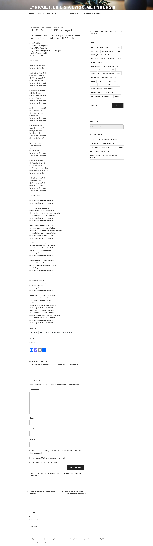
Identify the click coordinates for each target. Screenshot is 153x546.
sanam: (93, 85)
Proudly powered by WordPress (99, 539)
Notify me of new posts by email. (44, 462)
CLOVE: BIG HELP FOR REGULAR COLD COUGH (106, 147)
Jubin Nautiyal (95, 66)
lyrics (57, 364)
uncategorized (107, 96)
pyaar (44, 213)
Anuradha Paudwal (108, 51)
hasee (93, 62)
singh (93, 88)
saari (31, 225)
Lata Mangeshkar (43, 51)
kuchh (39, 265)
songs (70, 364)
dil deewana (46, 200)
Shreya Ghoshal (113, 85)
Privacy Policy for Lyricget (92, 13)
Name (32, 418)
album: (107, 47)
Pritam (108, 81)
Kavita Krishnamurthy (110, 66)
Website (33, 440)
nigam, (93, 81)
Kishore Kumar (104, 70)
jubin (112, 62)
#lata (92, 47)
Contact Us (74, 13)
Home (31, 13)
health (100, 62)
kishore (93, 70)
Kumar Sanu (95, 74)
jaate (47, 245)
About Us (62, 13)
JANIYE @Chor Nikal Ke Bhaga (100, 151)
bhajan (103, 59)
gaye (46, 283)
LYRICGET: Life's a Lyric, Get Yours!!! (72, 7)
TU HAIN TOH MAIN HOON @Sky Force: (103, 139)
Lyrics (40, 13)
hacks (119, 59)
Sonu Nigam (108, 88)
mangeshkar (95, 77)
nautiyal (113, 77)
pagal (64, 364)
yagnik (117, 96)
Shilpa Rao (102, 85)
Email (32, 429)
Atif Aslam (94, 59)
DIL (62, 36)
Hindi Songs (37, 361)
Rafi (114, 81)
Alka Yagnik (116, 47)
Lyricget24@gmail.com (52, 27)
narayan (105, 77)
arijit (118, 51)
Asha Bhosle (105, 55)
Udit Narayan (95, 96)
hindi (34, 364)
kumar (119, 70)
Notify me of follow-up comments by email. (48, 458)
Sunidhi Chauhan (96, 92)
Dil (35, 46)
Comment (34, 390)
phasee (100, 81)
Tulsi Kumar (109, 92)
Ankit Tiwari (95, 51)
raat (41, 225)
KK (113, 70)
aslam (114, 55)
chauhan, (111, 59)
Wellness (50, 13)
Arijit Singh (94, 55)
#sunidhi (100, 47)
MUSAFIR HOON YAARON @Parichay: (103, 143)
